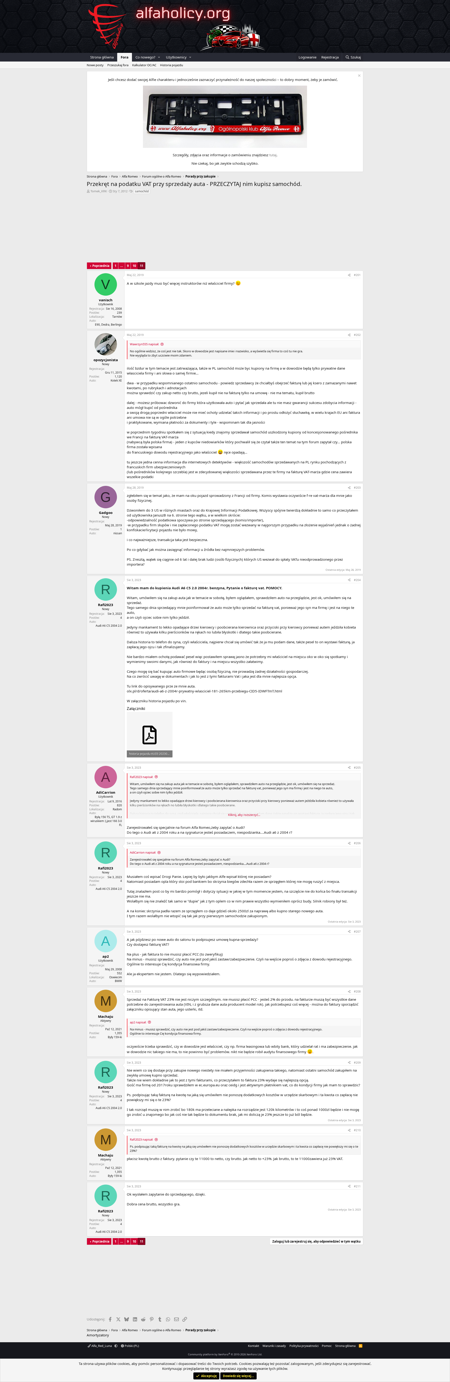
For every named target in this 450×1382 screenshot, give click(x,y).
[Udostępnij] (349, 275)
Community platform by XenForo (225, 1354)
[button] (159, 57)
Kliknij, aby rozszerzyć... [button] (244, 815)
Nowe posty (95, 65)
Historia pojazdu (171, 65)
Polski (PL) (131, 1346)
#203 (357, 488)
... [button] (121, 266)
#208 (357, 991)
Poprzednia (100, 266)
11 (141, 266)
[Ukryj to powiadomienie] (359, 76)
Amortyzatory (98, 1335)
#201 (357, 275)
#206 (357, 843)
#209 (357, 1063)
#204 (357, 580)
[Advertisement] (225, 229)
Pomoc (327, 1346)
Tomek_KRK (98, 191)
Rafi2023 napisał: (141, 777)
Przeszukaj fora (117, 65)
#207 (357, 932)
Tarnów (117, 317)
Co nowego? (145, 57)
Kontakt (253, 1346)
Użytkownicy (176, 57)
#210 (357, 1130)
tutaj (273, 155)
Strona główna (102, 57)
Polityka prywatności (304, 1346)
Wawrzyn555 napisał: (144, 344)
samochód (142, 191)
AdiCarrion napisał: (143, 852)
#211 (357, 1186)
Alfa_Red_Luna (101, 1346)
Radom (117, 809)
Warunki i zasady (274, 1346)
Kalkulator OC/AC (144, 65)
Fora (124, 57)
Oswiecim (115, 977)
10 (134, 266)
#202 (357, 335)
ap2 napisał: (138, 1022)
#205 (357, 768)
